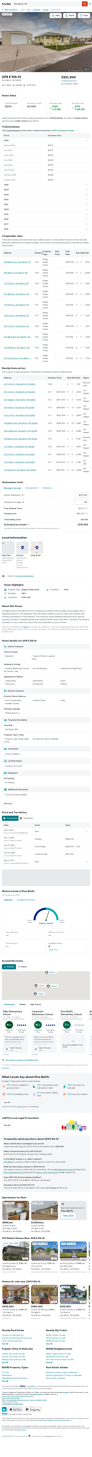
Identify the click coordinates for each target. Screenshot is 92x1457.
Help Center (48, 1436)
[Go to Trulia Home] (6, 4)
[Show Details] (86, 140)
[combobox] (50, 3)
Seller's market (46, 923)
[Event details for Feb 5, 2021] (86, 831)
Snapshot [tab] (8, 900)
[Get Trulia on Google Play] (33, 1409)
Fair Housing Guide (33, 1418)
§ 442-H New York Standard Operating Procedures (17, 1396)
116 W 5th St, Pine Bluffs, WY (16, 305)
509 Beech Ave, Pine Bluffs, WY (17, 262)
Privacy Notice (10, 1420)
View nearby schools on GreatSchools (21, 1060)
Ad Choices (20, 1420)
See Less (9, 803)
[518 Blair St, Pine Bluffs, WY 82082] (44, 1294)
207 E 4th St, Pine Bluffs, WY (16, 326)
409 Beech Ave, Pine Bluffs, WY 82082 (20, 423)
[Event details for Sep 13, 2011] (86, 861)
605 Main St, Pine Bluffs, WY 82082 (19, 407)
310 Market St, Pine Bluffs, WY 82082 (20, 470)
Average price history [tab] (26, 900)
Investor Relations (59, 1418)
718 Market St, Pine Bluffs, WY (17, 347)
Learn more (5, 1068)
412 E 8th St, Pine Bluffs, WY (16, 283)
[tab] (10, 818)
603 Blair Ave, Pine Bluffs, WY (16, 294)
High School (35, 1004)
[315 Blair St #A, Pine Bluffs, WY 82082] (44, 1210)
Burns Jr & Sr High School (47, 1172)
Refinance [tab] (47, 488)
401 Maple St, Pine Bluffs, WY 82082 (19, 400)
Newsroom (49, 1418)
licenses (66, 1392)
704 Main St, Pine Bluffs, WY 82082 (19, 462)
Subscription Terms (82, 1418)
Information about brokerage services (17, 1400)
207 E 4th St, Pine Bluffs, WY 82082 (19, 384)
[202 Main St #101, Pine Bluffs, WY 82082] (15, 1210)
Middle (23, 1004)
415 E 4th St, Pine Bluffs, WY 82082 (19, 415)
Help (3, 1420)
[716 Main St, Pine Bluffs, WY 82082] (73, 1294)
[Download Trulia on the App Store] (16, 1409)
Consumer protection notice (38, 1400)
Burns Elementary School (14, 1172)
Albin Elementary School (64, 1169)
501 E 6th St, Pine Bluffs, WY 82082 (19, 454)
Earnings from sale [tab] (12, 488)
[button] (85, 3)
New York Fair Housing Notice (11, 1398)
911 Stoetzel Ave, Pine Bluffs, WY (18, 358)
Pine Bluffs (36, 10)
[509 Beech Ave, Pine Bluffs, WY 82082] (15, 1251)
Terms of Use (71, 1418)
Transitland (31, 1386)
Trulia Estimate (13, 130)
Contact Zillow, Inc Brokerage (12, 1404)
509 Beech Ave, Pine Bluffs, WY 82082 (20, 439)
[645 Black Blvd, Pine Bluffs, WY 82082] (73, 1251)
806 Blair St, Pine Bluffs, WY (16, 273)
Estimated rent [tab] (31, 488)
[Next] (88, 1258)
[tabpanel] (46, 511)
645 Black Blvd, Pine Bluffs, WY (17, 337)
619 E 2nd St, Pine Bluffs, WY (16, 315)
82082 (46, 10)
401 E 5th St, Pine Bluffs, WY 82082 (19, 392)
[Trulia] (4, 1409)
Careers (42, 1418)
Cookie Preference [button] (30, 1420)
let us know (22, 1430)
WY (28, 10)
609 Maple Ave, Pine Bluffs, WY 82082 (20, 431)
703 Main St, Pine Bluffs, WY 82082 (19, 446)
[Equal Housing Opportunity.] (29, 1436)
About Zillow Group (19, 1418)
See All (8, 1102)
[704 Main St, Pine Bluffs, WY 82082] (15, 1294)
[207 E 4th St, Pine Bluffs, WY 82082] (44, 1251)
